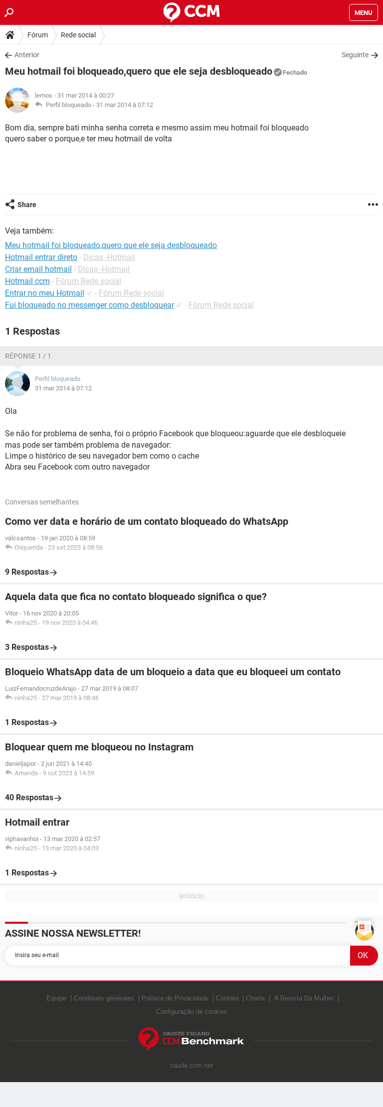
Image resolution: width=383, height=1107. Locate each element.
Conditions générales (104, 998)
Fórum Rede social (88, 281)
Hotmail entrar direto (41, 257)
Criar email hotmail (38, 269)
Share (26, 205)
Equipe (56, 998)
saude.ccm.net (191, 1065)
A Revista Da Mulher (304, 998)
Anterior (26, 55)
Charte (255, 998)
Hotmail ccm (27, 281)
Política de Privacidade (175, 998)
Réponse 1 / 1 (28, 356)
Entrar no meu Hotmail (44, 293)
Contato (227, 998)
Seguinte (355, 55)
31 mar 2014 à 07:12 (124, 105)
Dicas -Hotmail (109, 257)
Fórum (37, 35)
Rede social (78, 35)
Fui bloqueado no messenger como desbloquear (89, 305)
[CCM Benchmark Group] (191, 1039)
